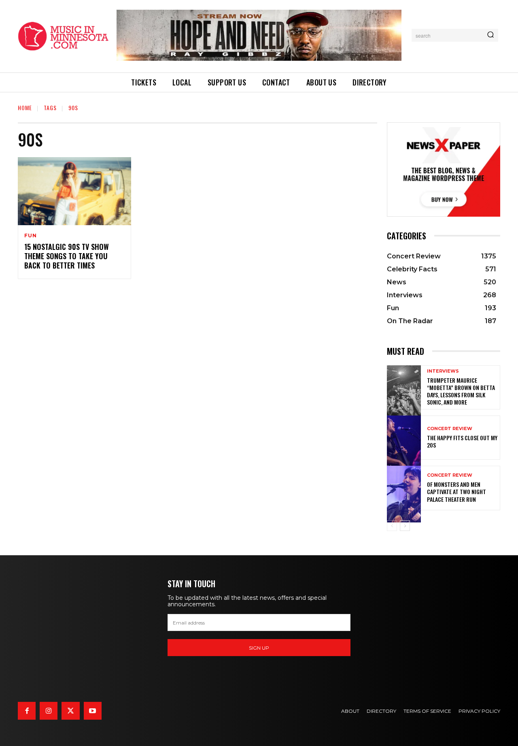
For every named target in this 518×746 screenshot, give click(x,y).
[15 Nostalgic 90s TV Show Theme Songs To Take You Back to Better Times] (74, 191)
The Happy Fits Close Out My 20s (462, 441)
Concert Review (449, 428)
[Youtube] (93, 711)
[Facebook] (27, 711)
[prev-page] (392, 525)
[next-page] (405, 525)
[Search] (490, 35)
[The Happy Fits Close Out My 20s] (404, 438)
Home (25, 107)
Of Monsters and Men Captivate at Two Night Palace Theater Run (456, 491)
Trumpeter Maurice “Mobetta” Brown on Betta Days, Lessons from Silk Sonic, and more (461, 391)
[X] (70, 711)
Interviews (443, 371)
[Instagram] (48, 711)
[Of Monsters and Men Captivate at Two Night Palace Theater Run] (404, 488)
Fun (30, 235)
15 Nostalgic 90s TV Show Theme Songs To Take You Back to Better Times (66, 256)
